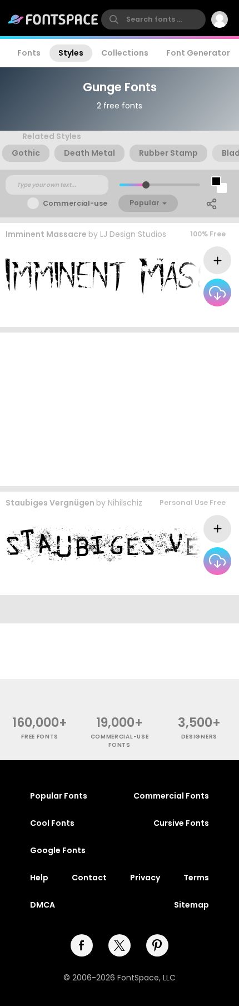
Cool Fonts (52, 823)
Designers (199, 736)
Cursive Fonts (181, 823)
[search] (153, 19)
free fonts (39, 736)
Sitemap (191, 904)
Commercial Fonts (171, 795)
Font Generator (198, 52)
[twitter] (119, 945)
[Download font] (217, 292)
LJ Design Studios (133, 234)
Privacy (145, 877)
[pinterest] (157, 945)
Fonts (29, 52)
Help (39, 877)
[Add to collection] (217, 260)
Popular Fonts (58, 795)
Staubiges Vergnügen (50, 502)
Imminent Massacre (46, 234)
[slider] (146, 185)
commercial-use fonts (120, 740)
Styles (70, 52)
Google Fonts (58, 850)
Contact (89, 877)
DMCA (42, 904)
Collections (124, 52)
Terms (196, 877)
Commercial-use (75, 203)
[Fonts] (53, 19)
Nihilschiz (125, 502)
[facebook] (82, 945)
